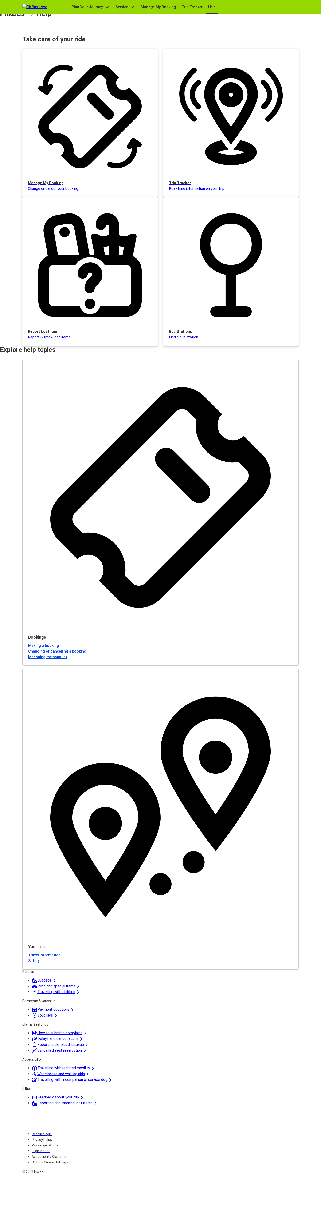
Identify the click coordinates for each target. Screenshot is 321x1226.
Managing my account (47, 657)
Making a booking (43, 645)
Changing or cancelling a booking (57, 651)
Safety (34, 960)
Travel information (44, 955)
